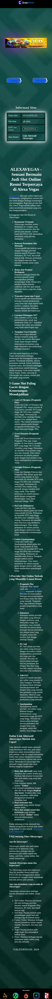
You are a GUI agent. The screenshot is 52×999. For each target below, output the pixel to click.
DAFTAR (39, 81)
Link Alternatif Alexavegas (29, 137)
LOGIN (14, 81)
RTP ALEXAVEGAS (30, 129)
